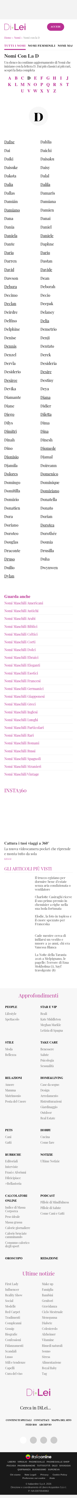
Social (9, 1301)
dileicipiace (13, 1178)
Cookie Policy (60, 1474)
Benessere (47, 1049)
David (9, 269)
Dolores (11, 473)
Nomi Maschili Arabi (20, 618)
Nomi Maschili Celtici (21, 634)
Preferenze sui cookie (33, 1478)
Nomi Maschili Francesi (22, 681)
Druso (9, 559)
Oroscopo (13, 1258)
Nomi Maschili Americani (23, 603)
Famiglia (47, 1290)
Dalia (8, 184)
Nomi (17, 37)
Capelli (10, 1368)
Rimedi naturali (52, 1346)
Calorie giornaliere (17, 1228)
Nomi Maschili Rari (19, 735)
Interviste (11, 1167)
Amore (9, 1085)
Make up (47, 1284)
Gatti (8, 1142)
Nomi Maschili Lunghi (21, 720)
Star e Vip (48, 1007)
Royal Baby (49, 1368)
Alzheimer (49, 1334)
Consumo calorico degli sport (17, 1244)
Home (7, 37)
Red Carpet (12, 1312)
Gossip (9, 1329)
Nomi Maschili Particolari (24, 727)
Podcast (47, 1195)
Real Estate (47, 1118)
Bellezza (10, 1055)
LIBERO (12, 1462)
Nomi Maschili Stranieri (22, 766)
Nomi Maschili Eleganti (22, 665)
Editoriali (11, 1161)
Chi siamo (15, 1474)
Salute (44, 1055)
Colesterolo (50, 1329)
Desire (46, 371)
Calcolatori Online (16, 1198)
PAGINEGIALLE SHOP (58, 1462)
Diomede (48, 448)
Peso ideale (12, 1217)
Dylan (9, 576)
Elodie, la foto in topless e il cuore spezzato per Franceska (53, 920)
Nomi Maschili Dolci (20, 649)
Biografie (11, 1334)
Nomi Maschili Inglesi (21, 712)
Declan (10, 303)
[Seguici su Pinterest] (33, 1440)
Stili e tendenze (15, 1362)
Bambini (47, 1295)
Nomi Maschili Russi (20, 751)
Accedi (56, 27)
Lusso (9, 1357)
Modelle (10, 1306)
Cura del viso (13, 1374)
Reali (43, 1014)
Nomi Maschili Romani (21, 743)
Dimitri (10, 431)
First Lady (11, 1284)
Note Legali (30, 1474)
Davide (46, 269)
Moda (9, 1049)
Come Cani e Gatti (52, 1213)
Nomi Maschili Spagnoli (22, 758)
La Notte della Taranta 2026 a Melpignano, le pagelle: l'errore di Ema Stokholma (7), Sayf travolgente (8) (52, 962)
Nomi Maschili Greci (20, 704)
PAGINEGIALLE (37, 1462)
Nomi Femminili (41, 45)
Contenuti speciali (18, 1420)
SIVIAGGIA (65, 1466)
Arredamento (49, 1096)
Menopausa (49, 1317)
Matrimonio (13, 1096)
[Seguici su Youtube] (43, 1440)
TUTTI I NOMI (15, 45)
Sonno (46, 1351)
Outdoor (46, 1113)
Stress (46, 1357)
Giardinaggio (49, 1107)
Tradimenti (12, 1317)
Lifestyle (10, 1014)
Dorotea (47, 525)
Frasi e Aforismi (15, 1172)
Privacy (44, 1474)
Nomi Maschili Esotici (21, 673)
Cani (8, 1137)
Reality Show (13, 1295)
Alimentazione (51, 1362)
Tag (44, 1374)
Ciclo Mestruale (52, 1312)
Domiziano (49, 490)
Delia (44, 320)
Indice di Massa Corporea (15, 1209)
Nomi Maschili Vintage (21, 774)
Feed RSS (31, 1424)
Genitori (47, 1301)
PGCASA (11, 1466)
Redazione (49, 1258)
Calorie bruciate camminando (16, 1235)
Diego (9, 414)
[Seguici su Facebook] (23, 1440)
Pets (9, 1130)
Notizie (46, 1154)
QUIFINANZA (24, 1470)
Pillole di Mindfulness (54, 1202)
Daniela (10, 235)
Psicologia (47, 1060)
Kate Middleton (50, 1019)
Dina (44, 431)
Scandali (10, 1351)
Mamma (10, 1090)
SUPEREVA (54, 1470)
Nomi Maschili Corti (20, 642)
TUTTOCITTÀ (43, 1466)
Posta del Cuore (15, 1101)
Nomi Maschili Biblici (20, 626)
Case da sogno (49, 1085)
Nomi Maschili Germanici (24, 688)
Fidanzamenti (14, 1346)
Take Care (49, 1042)
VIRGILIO (22, 1462)
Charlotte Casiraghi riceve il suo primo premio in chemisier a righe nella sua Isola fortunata (53, 903)
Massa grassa (13, 1222)
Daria (9, 252)
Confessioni (13, 1340)
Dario (45, 252)
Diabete (47, 1323)
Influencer (12, 1290)
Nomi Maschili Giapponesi (24, 696)
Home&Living (51, 1077)
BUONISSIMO (39, 1470)
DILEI (55, 1466)
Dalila (45, 184)
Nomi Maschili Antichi (21, 610)
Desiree (10, 380)
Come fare (47, 1142)
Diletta (46, 414)
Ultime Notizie (50, 1161)
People (11, 1007)
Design (44, 1090)
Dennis (10, 346)
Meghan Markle (50, 1025)
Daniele (46, 235)
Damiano (12, 210)
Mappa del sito (61, 1420)
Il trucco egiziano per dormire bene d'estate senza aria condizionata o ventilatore (53, 883)
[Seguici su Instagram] (53, 1440)
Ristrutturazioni (51, 1101)
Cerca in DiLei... (35, 1407)
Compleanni (13, 1323)
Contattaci (41, 1420)
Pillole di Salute (50, 1208)
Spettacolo (12, 1019)
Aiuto (52, 1478)
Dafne (9, 141)
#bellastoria (13, 1183)
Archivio (45, 1424)
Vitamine (48, 1340)
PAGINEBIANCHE (26, 1466)
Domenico (49, 473)
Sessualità (47, 1066)
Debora (10, 286)
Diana (45, 397)
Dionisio (11, 456)
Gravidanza (49, 1306)
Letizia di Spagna (51, 1030)
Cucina (45, 1137)
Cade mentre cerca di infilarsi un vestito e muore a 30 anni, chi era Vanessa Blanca (52, 941)
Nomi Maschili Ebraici (21, 657)
